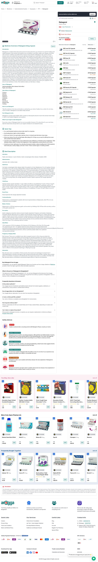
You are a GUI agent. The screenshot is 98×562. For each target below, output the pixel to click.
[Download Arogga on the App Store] (12, 552)
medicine (53, 264)
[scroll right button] (95, 394)
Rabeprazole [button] (68, 30)
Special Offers (55, 530)
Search (60, 2)
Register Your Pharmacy (57, 527)
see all (95, 378)
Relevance (90, 44)
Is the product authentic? (8, 284)
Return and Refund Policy (7, 527)
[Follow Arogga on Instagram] (34, 552)
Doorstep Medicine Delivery (33, 525)
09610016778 (86, 521)
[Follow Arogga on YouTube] (37, 552)
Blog (53, 521)
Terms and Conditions (6, 525)
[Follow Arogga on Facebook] (31, 552)
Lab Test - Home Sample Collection (35, 523)
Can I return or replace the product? (11, 310)
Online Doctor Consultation (33, 521)
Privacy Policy (4, 523)
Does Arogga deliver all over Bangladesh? (13, 291)
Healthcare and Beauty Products (34, 527)
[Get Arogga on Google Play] (4, 552)
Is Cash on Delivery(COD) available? (11, 297)
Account (54, 525)
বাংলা (54, 46)
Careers (3, 521)
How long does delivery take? (9, 302)
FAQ (53, 523)
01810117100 (88, 523)
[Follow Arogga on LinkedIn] (28, 552)
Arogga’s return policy (7, 313)
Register (92, 14)
